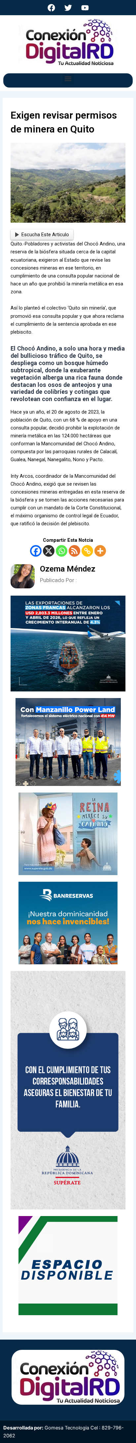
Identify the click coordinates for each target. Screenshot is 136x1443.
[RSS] (74, 551)
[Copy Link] (87, 551)
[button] (68, 78)
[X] (48, 551)
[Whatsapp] (61, 551)
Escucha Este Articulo (45, 235)
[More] (100, 551)
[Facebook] (36, 551)
